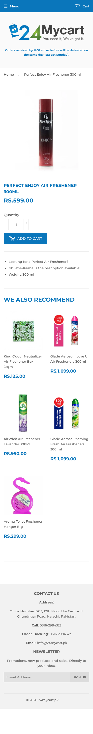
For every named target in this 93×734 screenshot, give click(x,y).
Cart (85, 6)
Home (9, 74)
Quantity (11, 215)
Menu (14, 6)
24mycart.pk (48, 700)
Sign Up (79, 677)
